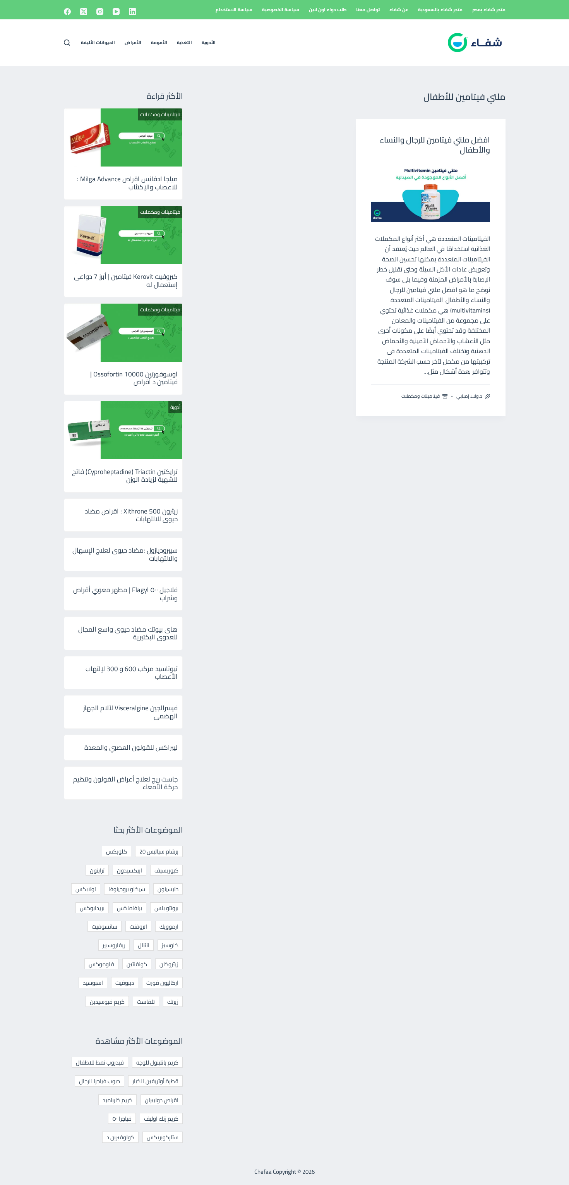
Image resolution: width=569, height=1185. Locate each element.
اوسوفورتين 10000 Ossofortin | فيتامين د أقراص (134, 378)
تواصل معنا (368, 9)
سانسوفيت (104, 926)
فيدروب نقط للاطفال (100, 1062)
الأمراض (133, 42)
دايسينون (168, 889)
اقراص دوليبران (161, 1100)
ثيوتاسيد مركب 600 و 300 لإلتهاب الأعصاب (132, 673)
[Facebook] (67, 11)
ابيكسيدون (129, 870)
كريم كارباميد (117, 1100)
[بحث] (67, 43)
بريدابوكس (92, 908)
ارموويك (168, 926)
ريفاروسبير (114, 945)
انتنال (143, 945)
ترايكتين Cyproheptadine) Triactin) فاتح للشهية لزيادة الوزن (125, 475)
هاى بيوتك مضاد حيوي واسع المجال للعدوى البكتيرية (128, 633)
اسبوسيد (93, 982)
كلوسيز (170, 945)
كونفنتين (137, 964)
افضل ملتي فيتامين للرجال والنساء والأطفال (435, 144)
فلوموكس (101, 964)
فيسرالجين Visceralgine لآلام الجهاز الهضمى (130, 712)
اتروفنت (138, 926)
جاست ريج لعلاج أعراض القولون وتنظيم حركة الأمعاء (125, 783)
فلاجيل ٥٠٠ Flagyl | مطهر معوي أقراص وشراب (125, 594)
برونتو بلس (166, 908)
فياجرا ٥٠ (122, 1118)
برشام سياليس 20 (158, 851)
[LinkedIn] (132, 11)
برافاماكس (129, 908)
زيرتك (172, 1001)
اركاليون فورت (162, 982)
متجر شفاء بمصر (489, 9)
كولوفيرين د (120, 1137)
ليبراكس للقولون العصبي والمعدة (131, 747)
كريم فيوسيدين (107, 1001)
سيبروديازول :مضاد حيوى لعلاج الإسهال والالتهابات (125, 554)
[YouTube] (116, 11)
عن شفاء (398, 9)
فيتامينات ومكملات (420, 396)
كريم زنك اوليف (161, 1118)
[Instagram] (99, 11)
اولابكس (85, 889)
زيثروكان (168, 964)
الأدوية (209, 42)
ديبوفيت (124, 982)
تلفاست (146, 1001)
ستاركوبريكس (162, 1137)
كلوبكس (116, 851)
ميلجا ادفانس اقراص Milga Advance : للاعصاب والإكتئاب (127, 183)
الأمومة (159, 42)
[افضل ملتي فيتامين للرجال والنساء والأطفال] (430, 192)
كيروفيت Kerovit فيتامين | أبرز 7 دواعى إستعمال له (126, 280)
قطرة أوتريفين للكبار (155, 1081)
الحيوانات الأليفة (98, 42)
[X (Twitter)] (83, 11)
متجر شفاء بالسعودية (440, 9)
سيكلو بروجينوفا (126, 889)
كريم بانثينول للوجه (157, 1062)
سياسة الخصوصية (280, 9)
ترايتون (97, 870)
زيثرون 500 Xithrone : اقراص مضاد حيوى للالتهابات (131, 515)
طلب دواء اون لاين (327, 9)
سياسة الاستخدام (234, 9)
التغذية (184, 42)
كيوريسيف (166, 870)
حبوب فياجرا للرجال (99, 1081)
